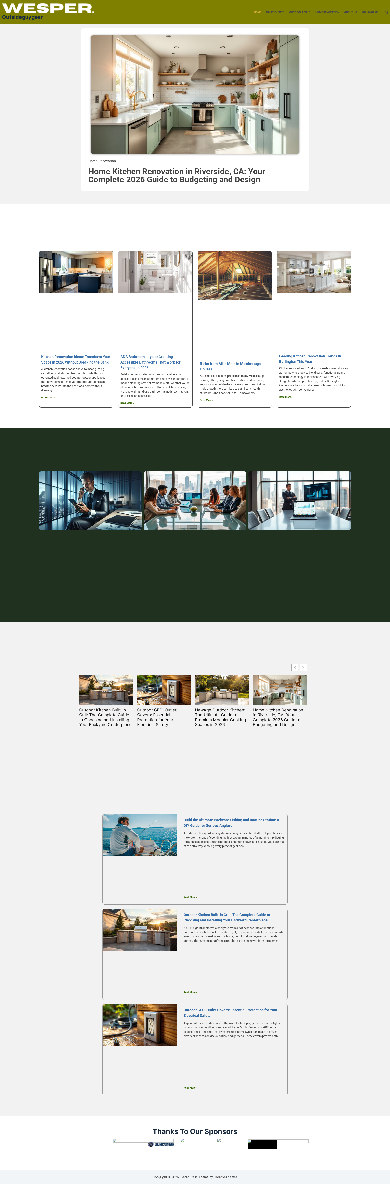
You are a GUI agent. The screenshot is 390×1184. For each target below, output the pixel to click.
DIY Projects (275, 12)
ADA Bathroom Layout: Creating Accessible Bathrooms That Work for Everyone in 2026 (150, 362)
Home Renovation (327, 12)
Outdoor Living (299, 12)
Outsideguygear (22, 17)
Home (257, 12)
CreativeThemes (225, 1177)
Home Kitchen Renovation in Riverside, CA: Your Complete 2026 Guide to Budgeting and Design (176, 175)
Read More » (48, 397)
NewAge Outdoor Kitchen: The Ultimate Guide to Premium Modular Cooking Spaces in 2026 (220, 717)
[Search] (386, 12)
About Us (350, 12)
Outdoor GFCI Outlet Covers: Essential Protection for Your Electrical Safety (157, 717)
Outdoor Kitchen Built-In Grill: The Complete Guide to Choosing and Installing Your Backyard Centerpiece (105, 717)
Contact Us (370, 12)
